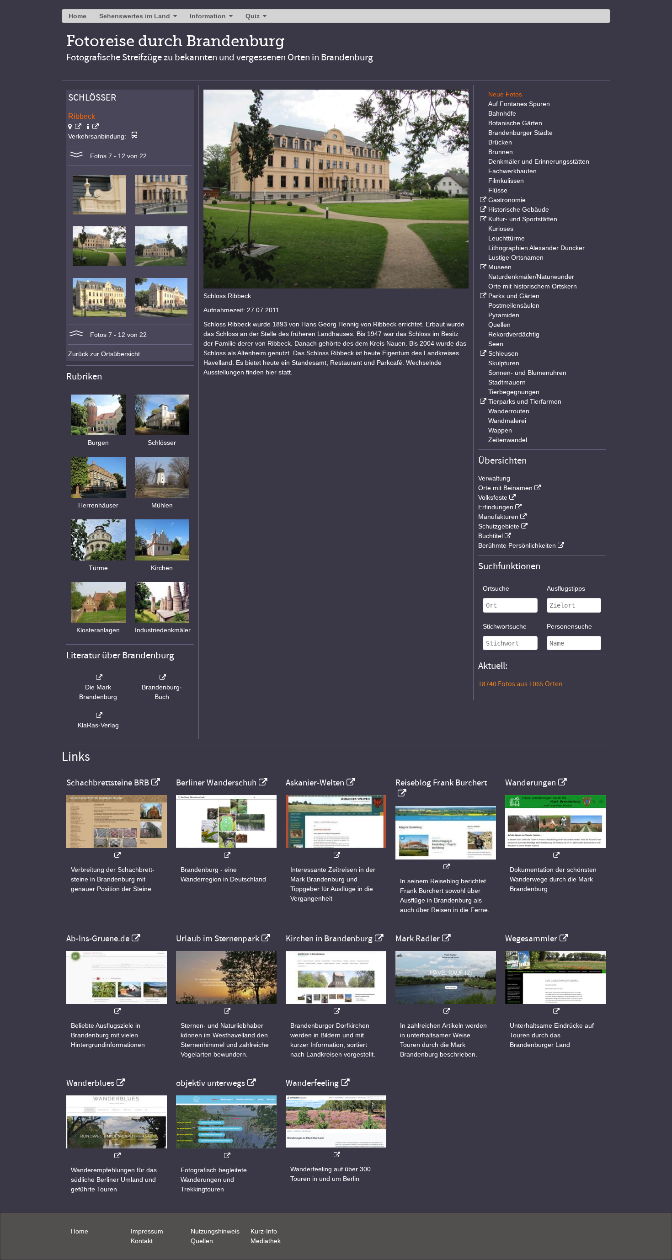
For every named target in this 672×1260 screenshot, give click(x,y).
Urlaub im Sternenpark (217, 938)
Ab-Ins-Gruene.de (97, 938)
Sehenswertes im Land (134, 16)
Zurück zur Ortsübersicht (104, 354)
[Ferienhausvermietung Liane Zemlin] (226, 1006)
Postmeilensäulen (513, 305)
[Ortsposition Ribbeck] (74, 126)
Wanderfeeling (312, 1083)
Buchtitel (490, 535)
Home (77, 16)
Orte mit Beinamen (505, 487)
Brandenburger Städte (520, 132)
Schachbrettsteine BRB (107, 782)
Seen (495, 343)
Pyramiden (503, 315)
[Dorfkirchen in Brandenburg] (336, 1006)
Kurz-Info (264, 1231)
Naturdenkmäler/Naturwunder (531, 276)
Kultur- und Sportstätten (522, 219)
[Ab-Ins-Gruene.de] (116, 1006)
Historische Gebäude (518, 209)
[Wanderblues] (116, 1151)
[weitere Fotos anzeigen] (76, 156)
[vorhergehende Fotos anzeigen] (76, 334)
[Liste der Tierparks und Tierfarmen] (482, 401)
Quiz (252, 16)
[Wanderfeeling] (336, 1150)
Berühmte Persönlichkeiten (517, 545)
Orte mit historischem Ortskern (532, 286)
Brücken (500, 142)
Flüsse (497, 190)
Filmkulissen (506, 180)
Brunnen (500, 151)
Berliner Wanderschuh (216, 782)
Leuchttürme (506, 238)
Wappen (500, 430)
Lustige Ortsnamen (516, 257)
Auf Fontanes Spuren (519, 103)
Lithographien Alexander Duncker (536, 247)
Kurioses (500, 228)
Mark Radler (417, 938)
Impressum (147, 1231)
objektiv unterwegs (210, 1083)
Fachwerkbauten (512, 171)
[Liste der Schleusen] (482, 353)
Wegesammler (531, 938)
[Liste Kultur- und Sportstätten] (482, 219)
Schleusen (503, 353)
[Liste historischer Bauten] (482, 209)
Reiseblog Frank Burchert (441, 782)
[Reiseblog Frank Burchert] (445, 862)
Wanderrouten (508, 411)
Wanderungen (530, 782)
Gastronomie (507, 199)
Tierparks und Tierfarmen (524, 401)
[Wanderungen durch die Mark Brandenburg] (555, 850)
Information (208, 16)
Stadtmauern (507, 382)
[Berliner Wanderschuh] (226, 850)
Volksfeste (492, 497)
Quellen (499, 324)
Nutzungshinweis (215, 1231)
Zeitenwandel (507, 439)
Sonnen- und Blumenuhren (527, 372)
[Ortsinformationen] (93, 126)
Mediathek (266, 1240)
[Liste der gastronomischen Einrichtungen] (482, 199)
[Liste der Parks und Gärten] (482, 295)
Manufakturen (498, 516)
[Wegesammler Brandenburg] (555, 1006)
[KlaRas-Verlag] (98, 715)
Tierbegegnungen (513, 391)
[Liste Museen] (482, 267)
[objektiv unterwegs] (226, 1151)
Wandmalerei (507, 420)
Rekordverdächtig (513, 334)
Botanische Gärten (515, 123)
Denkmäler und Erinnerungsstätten (538, 161)
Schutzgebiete (498, 526)
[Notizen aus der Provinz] (445, 1006)
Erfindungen (495, 507)
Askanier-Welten (315, 782)
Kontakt (142, 1240)
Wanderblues (90, 1083)
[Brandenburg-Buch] (162, 677)
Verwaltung (494, 478)
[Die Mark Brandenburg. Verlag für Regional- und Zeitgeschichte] (98, 677)
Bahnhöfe (502, 113)
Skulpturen (503, 363)
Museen (500, 267)
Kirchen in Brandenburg (329, 938)
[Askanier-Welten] (336, 850)
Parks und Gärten (513, 295)
